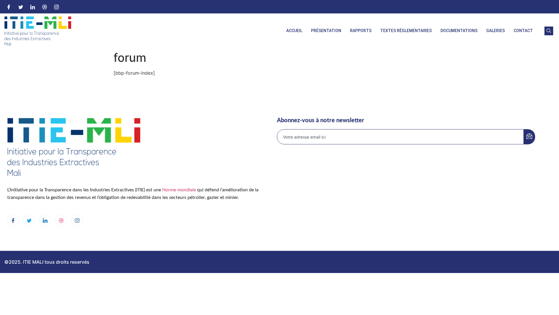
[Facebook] (8, 6)
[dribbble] (61, 220)
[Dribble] (44, 6)
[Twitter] (20, 6)
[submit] (529, 136)
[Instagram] (56, 6)
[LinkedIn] (32, 6)
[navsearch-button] (548, 31)
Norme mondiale (179, 190)
